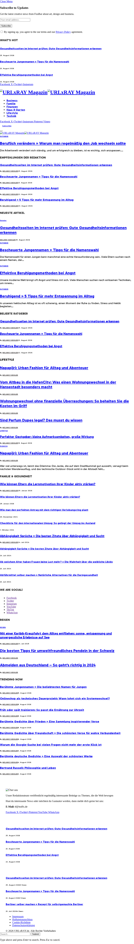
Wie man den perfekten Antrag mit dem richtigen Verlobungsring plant (44, 509)
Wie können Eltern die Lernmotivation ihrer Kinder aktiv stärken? (47, 484)
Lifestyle (12, 112)
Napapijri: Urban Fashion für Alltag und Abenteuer (44, 367)
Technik (11, 116)
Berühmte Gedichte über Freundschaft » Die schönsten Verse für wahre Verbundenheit (60, 733)
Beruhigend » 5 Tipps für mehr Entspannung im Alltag (37, 200)
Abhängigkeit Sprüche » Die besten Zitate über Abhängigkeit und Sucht (52, 536)
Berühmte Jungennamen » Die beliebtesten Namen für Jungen (43, 687)
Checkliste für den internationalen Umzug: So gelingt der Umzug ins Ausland (47, 523)
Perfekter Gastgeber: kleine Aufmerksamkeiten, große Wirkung (47, 437)
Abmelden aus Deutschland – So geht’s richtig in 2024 (48, 665)
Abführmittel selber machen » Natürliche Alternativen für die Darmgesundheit (49, 575)
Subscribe (6, 126)
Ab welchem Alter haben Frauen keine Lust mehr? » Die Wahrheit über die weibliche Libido (56, 561)
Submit (35, 934)
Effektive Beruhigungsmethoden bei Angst (26, 74)
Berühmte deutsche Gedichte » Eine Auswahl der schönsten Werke (46, 756)
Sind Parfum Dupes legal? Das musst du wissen (41, 420)
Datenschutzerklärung (23, 925)
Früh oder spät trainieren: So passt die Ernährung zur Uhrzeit (42, 710)
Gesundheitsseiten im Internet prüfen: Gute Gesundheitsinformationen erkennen (50, 48)
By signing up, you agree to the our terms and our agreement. (43, 32)
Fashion (4, 446)
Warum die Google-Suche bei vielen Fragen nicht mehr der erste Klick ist (50, 744)
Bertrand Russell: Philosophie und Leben (28, 768)
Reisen (3, 627)
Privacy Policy (63, 32)
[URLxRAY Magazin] (67, 92)
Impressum (18, 916)
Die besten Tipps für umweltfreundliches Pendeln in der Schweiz (57, 650)
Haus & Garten (16, 109)
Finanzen (12, 106)
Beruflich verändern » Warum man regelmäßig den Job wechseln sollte (63, 143)
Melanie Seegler (10, 171)
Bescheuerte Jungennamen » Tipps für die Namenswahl (34, 61)
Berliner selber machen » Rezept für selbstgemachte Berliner (44, 904)
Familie (11, 103)
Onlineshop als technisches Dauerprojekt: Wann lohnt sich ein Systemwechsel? (55, 698)
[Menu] (1, 130)
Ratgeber (4, 136)
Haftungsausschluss (22, 919)
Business (12, 100)
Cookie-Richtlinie (21, 922)
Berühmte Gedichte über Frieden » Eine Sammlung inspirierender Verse (49, 721)
